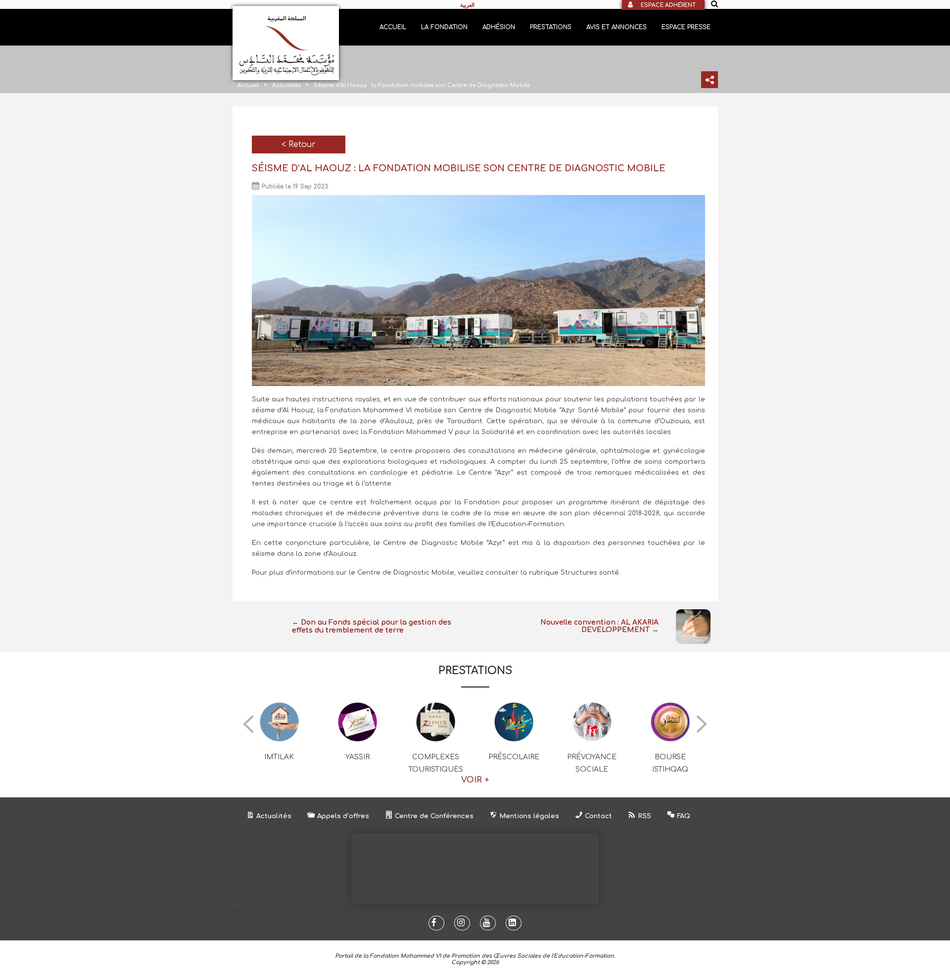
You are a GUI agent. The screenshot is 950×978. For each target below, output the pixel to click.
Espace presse (686, 27)
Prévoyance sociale (592, 763)
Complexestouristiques (435, 763)
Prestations (550, 27)
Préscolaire (513, 757)
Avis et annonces (616, 27)
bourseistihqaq (670, 763)
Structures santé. (590, 572)
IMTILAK (279, 757)
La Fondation (444, 27)
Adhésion (498, 27)
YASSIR (357, 757)
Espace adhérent (668, 5)
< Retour (299, 144)
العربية (467, 5)
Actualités (286, 85)
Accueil (393, 27)
